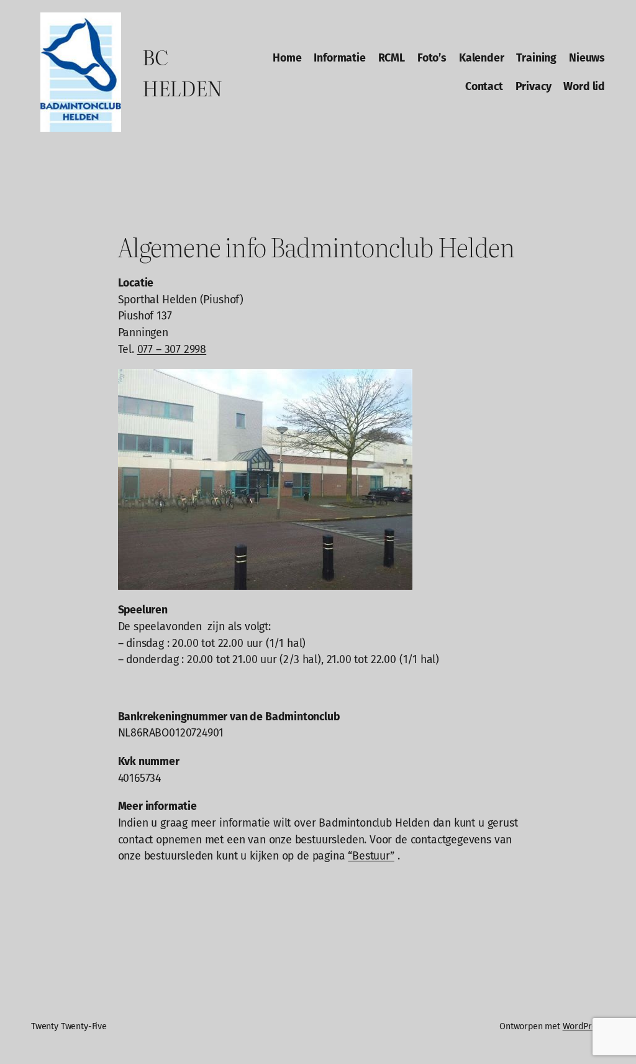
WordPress (584, 1026)
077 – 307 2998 (172, 349)
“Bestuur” (371, 856)
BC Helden (182, 72)
